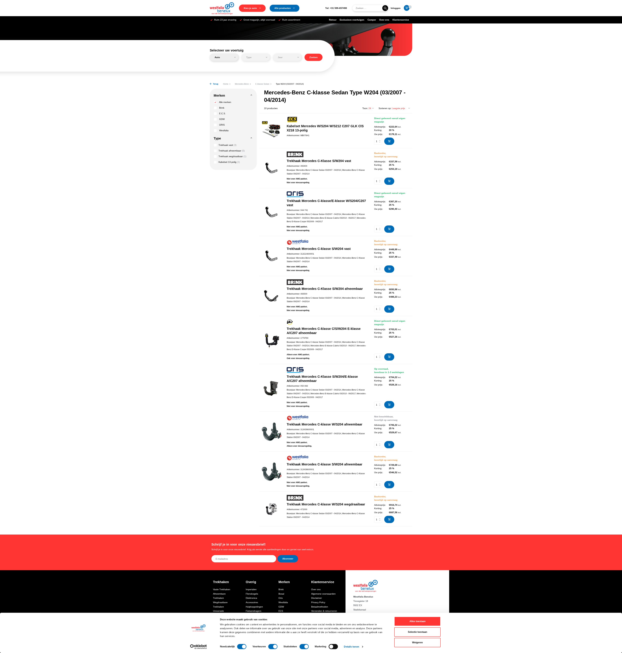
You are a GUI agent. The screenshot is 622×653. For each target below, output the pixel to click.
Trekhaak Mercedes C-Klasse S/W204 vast (319, 161)
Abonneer (287, 558)
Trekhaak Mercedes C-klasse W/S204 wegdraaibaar (326, 504)
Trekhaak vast (227, 145)
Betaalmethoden (319, 606)
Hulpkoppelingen (254, 606)
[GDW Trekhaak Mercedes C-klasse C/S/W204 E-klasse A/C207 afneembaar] (272, 340)
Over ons (384, 19)
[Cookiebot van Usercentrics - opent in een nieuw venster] (198, 646)
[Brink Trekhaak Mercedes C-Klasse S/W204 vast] (272, 168)
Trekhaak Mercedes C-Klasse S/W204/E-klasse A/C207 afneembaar (322, 379)
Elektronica (251, 598)
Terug (215, 84)
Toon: (365, 108)
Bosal (281, 593)
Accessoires (252, 602)
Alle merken (225, 102)
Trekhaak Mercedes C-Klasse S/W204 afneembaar (325, 288)
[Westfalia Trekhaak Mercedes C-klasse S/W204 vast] (272, 256)
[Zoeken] (385, 8)
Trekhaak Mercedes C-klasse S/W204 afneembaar (324, 464)
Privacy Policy (318, 602)
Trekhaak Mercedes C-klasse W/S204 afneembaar (324, 424)
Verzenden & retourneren (324, 611)
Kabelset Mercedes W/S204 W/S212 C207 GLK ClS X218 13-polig (325, 128)
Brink (221, 107)
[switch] (272, 646)
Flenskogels (252, 593)
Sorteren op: (385, 108)
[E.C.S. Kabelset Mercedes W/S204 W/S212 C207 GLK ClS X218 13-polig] (272, 131)
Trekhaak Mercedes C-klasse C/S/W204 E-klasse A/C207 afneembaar (324, 331)
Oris (280, 598)
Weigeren (417, 642)
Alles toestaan (417, 621)
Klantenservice (400, 19)
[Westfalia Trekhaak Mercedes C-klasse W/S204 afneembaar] (272, 432)
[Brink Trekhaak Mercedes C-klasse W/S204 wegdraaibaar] (272, 509)
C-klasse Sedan (262, 84)
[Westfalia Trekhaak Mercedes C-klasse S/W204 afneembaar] (272, 472)
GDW (222, 119)
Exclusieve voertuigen (352, 19)
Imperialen (251, 589)
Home (225, 84)
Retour (332, 19)
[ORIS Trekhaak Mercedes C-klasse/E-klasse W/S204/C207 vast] (272, 212)
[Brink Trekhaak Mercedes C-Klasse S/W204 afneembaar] (272, 296)
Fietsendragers (253, 611)
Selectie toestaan (417, 632)
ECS (280, 611)
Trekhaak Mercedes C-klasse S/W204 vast (319, 249)
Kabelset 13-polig (229, 162)
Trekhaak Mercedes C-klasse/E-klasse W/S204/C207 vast (326, 203)
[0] (405, 8)
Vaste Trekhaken (221, 589)
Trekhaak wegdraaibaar (232, 156)
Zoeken (313, 57)
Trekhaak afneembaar (232, 150)
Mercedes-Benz (242, 84)
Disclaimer (316, 598)
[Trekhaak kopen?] (222, 8)
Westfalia (224, 130)
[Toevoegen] (389, 141)
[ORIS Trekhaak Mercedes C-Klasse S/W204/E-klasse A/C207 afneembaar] (272, 388)
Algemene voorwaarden (323, 593)
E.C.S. (222, 113)
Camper (372, 19)
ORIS (222, 124)
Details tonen (351, 646)
